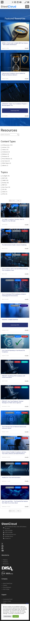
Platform (5, 560)
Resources (6, 563)
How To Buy (6, 589)
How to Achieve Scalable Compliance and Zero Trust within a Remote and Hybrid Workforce (14, 452)
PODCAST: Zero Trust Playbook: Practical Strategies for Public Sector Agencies (12, 402)
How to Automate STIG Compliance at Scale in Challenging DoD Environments (14, 294)
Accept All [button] (15, 616)
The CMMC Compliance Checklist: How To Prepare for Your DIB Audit (13, 220)
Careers (5, 585)
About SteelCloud (7, 583)
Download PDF (15, 110)
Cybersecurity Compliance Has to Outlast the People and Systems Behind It (13, 74)
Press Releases (7, 587)
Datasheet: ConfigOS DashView (10, 319)
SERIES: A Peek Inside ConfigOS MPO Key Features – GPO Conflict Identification (15, 43)
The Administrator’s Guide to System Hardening (14, 245)
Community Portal (7, 599)
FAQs (4, 603)
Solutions (5, 562)
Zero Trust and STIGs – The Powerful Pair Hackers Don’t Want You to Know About (15, 502)
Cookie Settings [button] (7, 616)
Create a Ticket (7, 601)
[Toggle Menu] (27, 6)
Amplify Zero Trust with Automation (11, 477)
